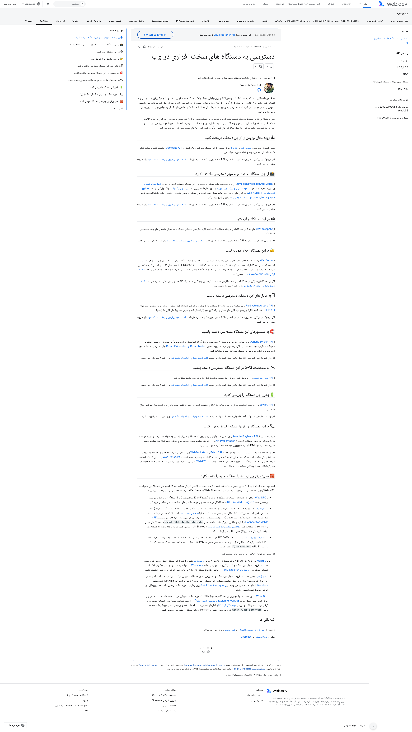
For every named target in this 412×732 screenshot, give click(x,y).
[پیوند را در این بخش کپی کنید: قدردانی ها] (256, 620)
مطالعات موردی (249, 3)
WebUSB (261, 596)
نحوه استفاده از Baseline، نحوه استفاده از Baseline (298, 3)
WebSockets (197, 452)
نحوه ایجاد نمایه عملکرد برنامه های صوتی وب (253, 197)
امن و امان (60, 20)
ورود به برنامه (10, 3)
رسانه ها (75, 20)
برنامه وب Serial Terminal (214, 585)
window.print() (264, 229)
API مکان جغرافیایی (263, 377)
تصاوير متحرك (115, 20)
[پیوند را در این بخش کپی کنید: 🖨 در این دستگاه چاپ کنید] (233, 219)
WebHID (261, 560)
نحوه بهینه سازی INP (185, 20)
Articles (402, 14)
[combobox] (69, 4)
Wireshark (197, 565)
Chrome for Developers (164, 695)
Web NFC (260, 497)
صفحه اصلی (270, 46)
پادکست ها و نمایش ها (167, 710)
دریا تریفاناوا (261, 636)
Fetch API (216, 452)
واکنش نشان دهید (136, 20)
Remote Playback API (245, 436)
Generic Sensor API (261, 341)
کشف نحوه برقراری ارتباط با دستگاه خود (167, 159)
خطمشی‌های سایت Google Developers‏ (249, 668)
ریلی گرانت (260, 629)
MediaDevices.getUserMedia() (255, 184)
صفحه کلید (246, 147)
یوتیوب (85, 700)
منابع (365, 3)
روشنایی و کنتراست (178, 188)
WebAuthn (266, 260)
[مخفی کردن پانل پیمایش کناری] (373, 726)
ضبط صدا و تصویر (153, 184)
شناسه (264, 20)
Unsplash (246, 636)
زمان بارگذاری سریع (374, 20)
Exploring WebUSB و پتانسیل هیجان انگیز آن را (216, 600)
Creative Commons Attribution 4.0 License (204, 665)
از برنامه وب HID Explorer (237, 569)
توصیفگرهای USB (227, 605)
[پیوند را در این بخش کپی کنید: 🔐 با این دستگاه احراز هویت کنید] (223, 251)
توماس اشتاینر (246, 629)
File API (270, 310)
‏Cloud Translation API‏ (224, 34)
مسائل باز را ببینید (255, 700)
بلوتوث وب (261, 508)
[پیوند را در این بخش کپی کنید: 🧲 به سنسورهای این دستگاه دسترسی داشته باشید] (199, 332)
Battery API (266, 405)
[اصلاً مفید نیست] (139, 46)
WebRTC (201, 461)
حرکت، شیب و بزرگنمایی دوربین (232, 188)
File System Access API (259, 305)
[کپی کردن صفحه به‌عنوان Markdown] (261, 66)
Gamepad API (174, 147)
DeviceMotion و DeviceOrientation (186, 346)
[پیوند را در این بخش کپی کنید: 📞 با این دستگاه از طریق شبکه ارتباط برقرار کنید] (201, 426)
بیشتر (30, 20)
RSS (87, 710)
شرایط (362, 725)
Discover (346, 3)
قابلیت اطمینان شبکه (160, 20)
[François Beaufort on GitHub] (259, 91)
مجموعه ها (199, 560)
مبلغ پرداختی (223, 20)
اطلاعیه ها (206, 20)
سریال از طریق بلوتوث (255, 537)
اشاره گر (234, 147)
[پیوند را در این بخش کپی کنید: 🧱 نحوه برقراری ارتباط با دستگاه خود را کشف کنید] (198, 476)
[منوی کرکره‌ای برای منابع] (359, 4)
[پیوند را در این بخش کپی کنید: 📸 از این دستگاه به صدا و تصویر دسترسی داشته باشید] (192, 174)
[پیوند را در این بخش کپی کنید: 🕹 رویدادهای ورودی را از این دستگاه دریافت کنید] (202, 138)
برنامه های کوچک (94, 20)
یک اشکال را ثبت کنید (254, 695)
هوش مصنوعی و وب (399, 20)
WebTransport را (170, 457)
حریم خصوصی (350, 725)
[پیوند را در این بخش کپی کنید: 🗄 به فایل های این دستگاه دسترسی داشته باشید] (204, 296)
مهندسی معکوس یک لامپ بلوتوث (224, 526)
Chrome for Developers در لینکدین (72, 705)
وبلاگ (265, 3)
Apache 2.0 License (148, 665)
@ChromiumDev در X (78, 695)
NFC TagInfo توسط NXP (240, 502)
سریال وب (261, 576)
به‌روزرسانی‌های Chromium (164, 700)
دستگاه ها (44, 20)
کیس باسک (230, 629)
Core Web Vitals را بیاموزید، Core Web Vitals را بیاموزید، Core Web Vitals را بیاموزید (317, 20)
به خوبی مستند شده (189, 513)
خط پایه (331, 3)
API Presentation (225, 441)
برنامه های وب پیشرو (245, 20)
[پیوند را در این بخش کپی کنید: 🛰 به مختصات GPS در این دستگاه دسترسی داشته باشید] (190, 368)
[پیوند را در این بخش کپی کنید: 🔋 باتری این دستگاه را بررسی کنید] (221, 395)
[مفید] (144, 46)
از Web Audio (254, 193)
